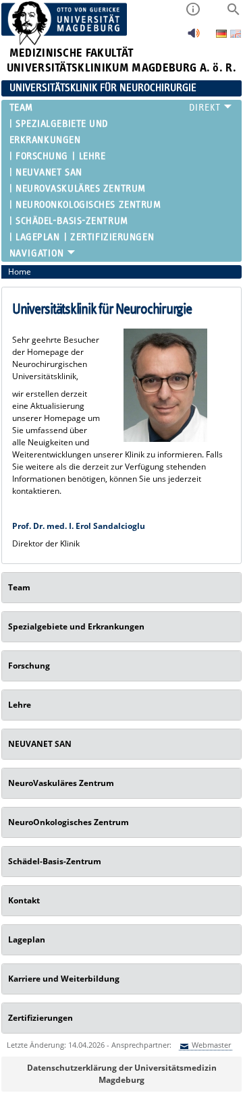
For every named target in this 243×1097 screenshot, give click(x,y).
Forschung (42, 156)
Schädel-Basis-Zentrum (72, 221)
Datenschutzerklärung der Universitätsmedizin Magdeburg (122, 1074)
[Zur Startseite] (64, 42)
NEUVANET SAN (49, 172)
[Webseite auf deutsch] (222, 34)
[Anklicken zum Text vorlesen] (193, 37)
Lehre (92, 156)
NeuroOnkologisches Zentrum (88, 205)
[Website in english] (236, 35)
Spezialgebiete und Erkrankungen (58, 132)
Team (21, 108)
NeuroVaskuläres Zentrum (81, 189)
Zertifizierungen (112, 237)
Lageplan (37, 237)
